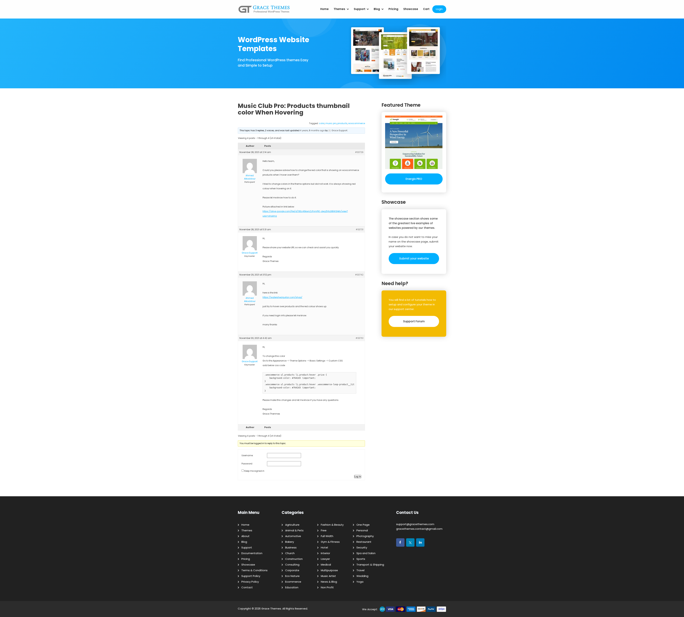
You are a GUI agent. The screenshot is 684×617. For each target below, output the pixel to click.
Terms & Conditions (254, 570)
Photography (365, 536)
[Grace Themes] (264, 10)
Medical (326, 564)
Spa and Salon (365, 553)
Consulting (292, 564)
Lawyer (325, 559)
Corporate (292, 570)
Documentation (251, 553)
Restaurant (363, 542)
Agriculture (292, 525)
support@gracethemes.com (415, 524)
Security (361, 547)
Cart (426, 9)
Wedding (362, 576)
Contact (247, 587)
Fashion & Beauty (332, 525)
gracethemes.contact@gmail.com (419, 529)
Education (291, 587)
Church (290, 553)
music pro (330, 123)
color (322, 123)
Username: (247, 455)
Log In (357, 476)
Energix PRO (414, 179)
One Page (363, 525)
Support (359, 9)
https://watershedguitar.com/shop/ (282, 297)
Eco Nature (292, 576)
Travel (360, 570)
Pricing (393, 9)
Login (439, 9)
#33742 (359, 274)
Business (291, 547)
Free (324, 530)
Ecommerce (293, 582)
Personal (362, 530)
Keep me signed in (254, 470)
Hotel (324, 547)
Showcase (410, 9)
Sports (360, 559)
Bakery (289, 542)
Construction (294, 559)
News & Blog (329, 582)
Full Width (327, 536)
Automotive (293, 536)
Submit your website (414, 258)
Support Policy (250, 576)
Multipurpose (329, 570)
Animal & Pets (294, 530)
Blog (377, 9)
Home (324, 9)
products (342, 123)
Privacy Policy (250, 582)
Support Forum (414, 321)
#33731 (359, 229)
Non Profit (327, 587)
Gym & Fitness (330, 542)
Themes (339, 9)
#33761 (359, 338)
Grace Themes (271, 608)
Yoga (359, 582)
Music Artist (328, 576)
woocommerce (356, 123)
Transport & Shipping (370, 564)
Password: (247, 463)
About (245, 536)
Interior (325, 553)
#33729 (359, 152)
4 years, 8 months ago (312, 130)
